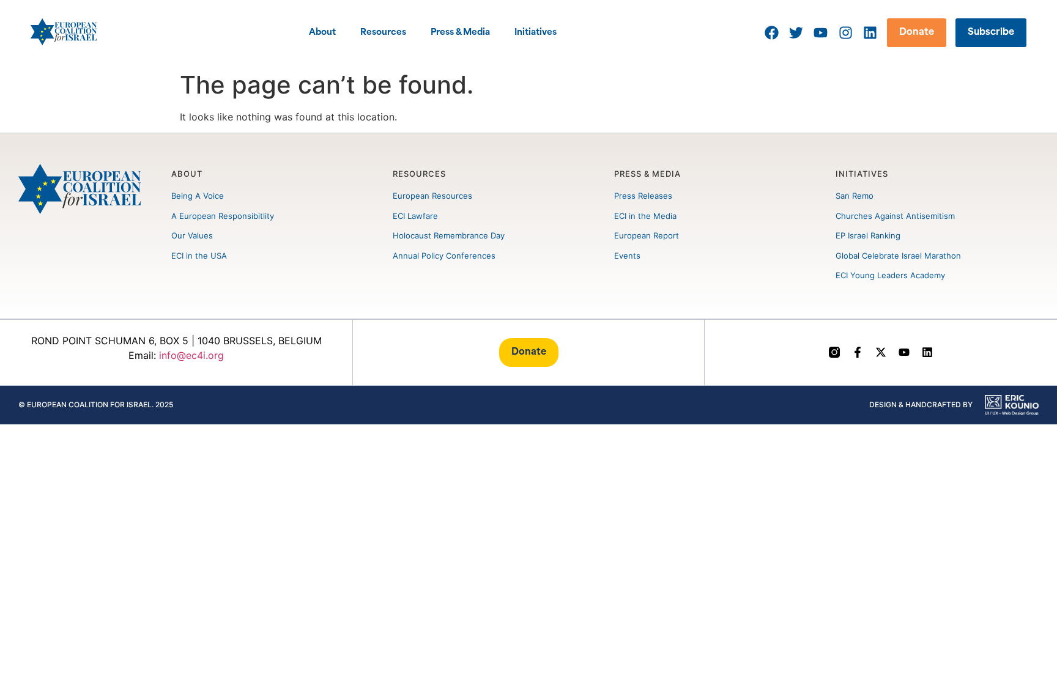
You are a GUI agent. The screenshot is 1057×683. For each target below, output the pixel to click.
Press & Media (460, 32)
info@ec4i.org (191, 355)
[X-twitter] (880, 352)
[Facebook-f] (857, 352)
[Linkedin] (927, 352)
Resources (383, 32)
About (322, 32)
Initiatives (535, 32)
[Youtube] (904, 352)
